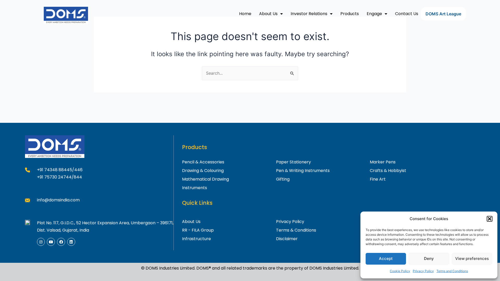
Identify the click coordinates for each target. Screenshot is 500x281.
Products (349, 14)
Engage (374, 14)
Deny (429, 258)
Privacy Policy (423, 271)
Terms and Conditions (452, 271)
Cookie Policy (400, 271)
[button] (489, 218)
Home (245, 14)
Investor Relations (309, 14)
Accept (386, 258)
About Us (268, 14)
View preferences (472, 258)
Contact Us (406, 14)
